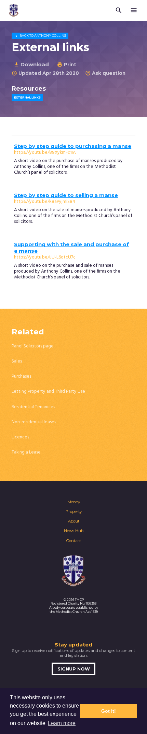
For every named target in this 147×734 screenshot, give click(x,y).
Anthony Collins (40, 35)
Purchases (21, 376)
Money (73, 502)
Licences (20, 437)
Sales (17, 361)
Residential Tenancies (33, 407)
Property (74, 511)
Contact (73, 540)
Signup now (73, 669)
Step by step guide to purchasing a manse (72, 146)
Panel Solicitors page (33, 346)
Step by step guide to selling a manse (66, 195)
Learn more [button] (62, 723)
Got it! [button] (108, 711)
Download (31, 64)
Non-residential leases (34, 422)
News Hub (73, 530)
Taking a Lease (26, 452)
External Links (27, 97)
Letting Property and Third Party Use (48, 391)
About (73, 521)
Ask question (105, 73)
